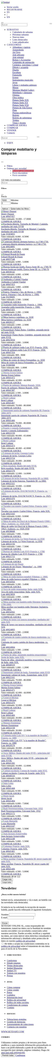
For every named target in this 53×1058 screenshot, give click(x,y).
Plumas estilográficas (21, 113)
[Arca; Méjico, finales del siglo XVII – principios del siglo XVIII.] (26, 755)
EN (8, 17)
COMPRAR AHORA (17, 125)
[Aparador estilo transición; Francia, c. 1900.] (21, 304)
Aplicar (5, 209)
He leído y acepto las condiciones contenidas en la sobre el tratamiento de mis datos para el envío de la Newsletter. (25, 946)
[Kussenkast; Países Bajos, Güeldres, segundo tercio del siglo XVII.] (26, 332)
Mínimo (14, 203)
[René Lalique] (8, 398)
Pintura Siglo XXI (20, 105)
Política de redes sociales (18, 1002)
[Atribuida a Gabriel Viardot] (14, 279)
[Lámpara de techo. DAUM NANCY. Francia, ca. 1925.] (26, 493)
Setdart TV (12, 970)
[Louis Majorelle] (9, 821)
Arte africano (18, 55)
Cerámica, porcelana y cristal (25, 65)
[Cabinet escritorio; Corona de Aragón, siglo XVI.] (24, 771)
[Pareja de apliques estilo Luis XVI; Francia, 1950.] (24, 347)
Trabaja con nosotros (16, 973)
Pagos (9, 992)
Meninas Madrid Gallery (23, 90)
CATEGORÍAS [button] (14, 45)
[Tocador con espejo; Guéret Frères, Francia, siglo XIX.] (26, 509)
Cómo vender (13, 990)
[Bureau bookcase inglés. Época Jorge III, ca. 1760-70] (26, 267)
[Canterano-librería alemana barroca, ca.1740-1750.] (25, 241)
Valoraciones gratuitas (16, 1019)
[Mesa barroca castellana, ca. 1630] (17, 317)
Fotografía (17, 75)
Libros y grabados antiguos (24, 85)
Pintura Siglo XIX (20, 100)
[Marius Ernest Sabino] (12, 372)
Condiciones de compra (17, 1005)
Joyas (14, 82)
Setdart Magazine (14, 968)
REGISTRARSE (14, 9)
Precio (4, 196)
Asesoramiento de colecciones (20, 1024)
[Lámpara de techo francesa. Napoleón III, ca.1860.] (25, 478)
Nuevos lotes (18, 37)
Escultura (16, 72)
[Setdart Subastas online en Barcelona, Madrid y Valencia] (5, 2)
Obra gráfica (18, 97)
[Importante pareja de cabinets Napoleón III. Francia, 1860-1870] (26, 413)
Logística (11, 995)
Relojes (15, 115)
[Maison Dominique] (11, 723)
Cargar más (7, 879)
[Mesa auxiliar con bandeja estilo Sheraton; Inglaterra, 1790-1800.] (26, 604)
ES (8, 12)
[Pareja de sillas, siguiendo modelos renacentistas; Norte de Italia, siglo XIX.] (26, 657)
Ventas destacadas (15, 965)
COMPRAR (12, 128)
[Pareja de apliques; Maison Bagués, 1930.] (21, 385)
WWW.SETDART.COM (12, 1031)
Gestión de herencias (16, 1022)
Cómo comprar (13, 987)
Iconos (15, 77)
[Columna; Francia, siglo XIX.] (15, 846)
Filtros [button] (9, 166)
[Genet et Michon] (9, 697)
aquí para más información (13, 1052)
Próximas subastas (20, 34)
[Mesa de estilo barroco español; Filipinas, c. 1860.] (24, 577)
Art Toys (16, 52)
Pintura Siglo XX (20, 102)
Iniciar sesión (13, 7)
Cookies (10, 1007)
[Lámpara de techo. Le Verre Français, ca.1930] (23, 539)
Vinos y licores (19, 123)
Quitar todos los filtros (20, 209)
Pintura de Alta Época (22, 108)
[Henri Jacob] (7, 796)
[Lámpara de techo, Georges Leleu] (17, 453)
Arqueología (18, 50)
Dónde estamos (13, 963)
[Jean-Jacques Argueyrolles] (14, 834)
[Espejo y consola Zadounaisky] (16, 428)
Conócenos (12, 960)
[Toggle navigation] (2, 22)
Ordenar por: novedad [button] (16, 168)
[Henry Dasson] (8, 211)
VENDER (11, 130)
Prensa (10, 975)
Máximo (14, 200)
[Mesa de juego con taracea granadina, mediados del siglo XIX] (26, 622)
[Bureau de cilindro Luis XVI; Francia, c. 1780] (23, 551)
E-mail (4, 917)
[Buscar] (51, 23)
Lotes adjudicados (20, 42)
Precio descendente (20, 173)
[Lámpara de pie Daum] (12, 564)
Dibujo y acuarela (20, 67)
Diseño (15, 70)
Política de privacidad (16, 1000)
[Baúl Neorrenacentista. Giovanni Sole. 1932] (22, 808)
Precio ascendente (19, 175)
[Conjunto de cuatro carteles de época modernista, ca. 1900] (26, 640)
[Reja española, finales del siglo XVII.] (19, 466)
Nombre (4, 914)
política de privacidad (25, 941)
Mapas (15, 87)
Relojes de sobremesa (22, 118)
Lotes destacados (20, 39)
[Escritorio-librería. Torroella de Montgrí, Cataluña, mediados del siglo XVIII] (26, 226)
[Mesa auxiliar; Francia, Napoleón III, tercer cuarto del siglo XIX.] (26, 861)
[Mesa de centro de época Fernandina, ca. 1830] (23, 360)
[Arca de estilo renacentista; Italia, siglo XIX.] (22, 589)
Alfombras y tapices (21, 47)
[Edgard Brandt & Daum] (13, 254)
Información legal (14, 997)
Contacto (11, 133)
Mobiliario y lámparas (22, 92)
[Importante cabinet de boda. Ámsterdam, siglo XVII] (25, 672)
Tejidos (15, 120)
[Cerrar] (2, 194)
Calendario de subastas (22, 32)
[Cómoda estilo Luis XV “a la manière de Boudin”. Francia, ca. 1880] (26, 738)
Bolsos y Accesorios (21, 60)
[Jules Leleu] (7, 783)
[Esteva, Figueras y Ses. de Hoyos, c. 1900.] (21, 292)
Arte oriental (18, 57)
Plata (14, 110)
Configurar (20, 1055)
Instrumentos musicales (22, 80)
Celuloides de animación (23, 62)
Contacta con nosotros (17, 1027)
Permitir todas (8, 1055)
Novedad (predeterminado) (23, 171)
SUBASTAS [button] (13, 29)
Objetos (15, 95)
